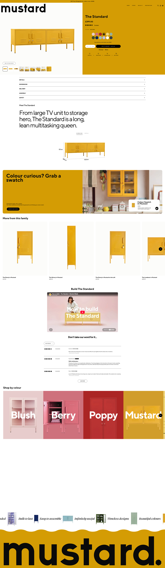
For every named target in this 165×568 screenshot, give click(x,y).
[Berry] (63, 415)
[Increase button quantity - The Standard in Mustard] (93, 46)
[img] (48, 349)
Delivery (22, 88)
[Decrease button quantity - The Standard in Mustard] (87, 46)
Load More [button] (82, 381)
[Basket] (163, 6)
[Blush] (23, 415)
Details (21, 80)
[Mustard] (143, 415)
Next (160, 249)
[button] (128, 5)
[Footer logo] (82, 551)
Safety (21, 97)
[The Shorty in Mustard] (25, 248)
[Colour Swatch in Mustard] (133, 203)
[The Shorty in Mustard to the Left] (118, 248)
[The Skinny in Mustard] (71, 248)
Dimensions (23, 84)
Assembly (22, 93)
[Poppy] (103, 415)
